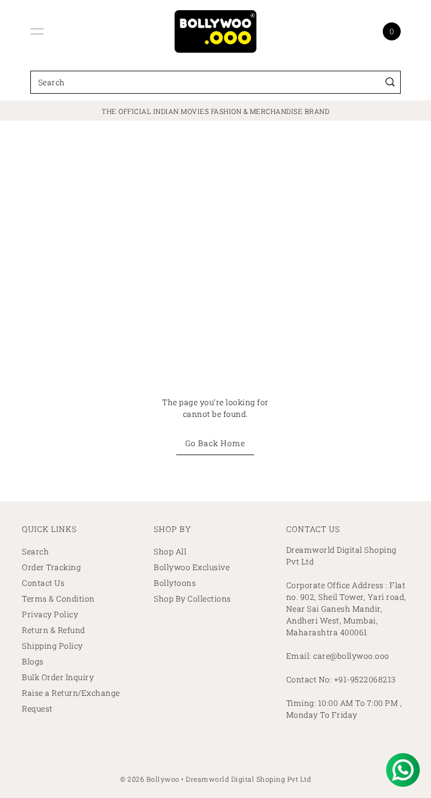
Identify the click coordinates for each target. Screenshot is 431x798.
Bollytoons (175, 582)
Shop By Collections (192, 598)
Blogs (33, 661)
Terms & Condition (58, 598)
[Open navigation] (37, 31)
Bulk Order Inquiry (58, 677)
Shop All (170, 551)
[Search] (389, 82)
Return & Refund (53, 630)
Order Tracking (51, 567)
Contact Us (43, 582)
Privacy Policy (50, 614)
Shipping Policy (52, 645)
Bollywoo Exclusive (192, 567)
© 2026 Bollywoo (150, 778)
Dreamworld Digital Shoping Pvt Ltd (248, 778)
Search (35, 551)
